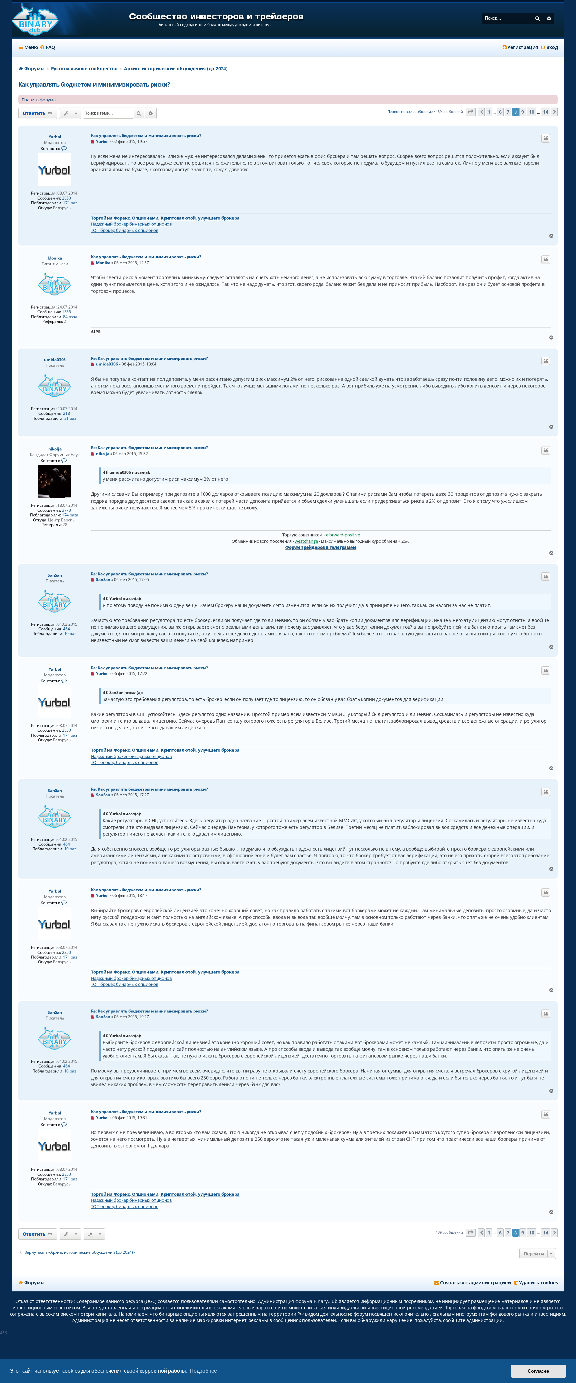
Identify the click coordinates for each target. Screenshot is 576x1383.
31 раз (70, 418)
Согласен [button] (538, 1371)
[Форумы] (35, 20)
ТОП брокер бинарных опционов (124, 230)
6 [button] (500, 112)
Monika (55, 258)
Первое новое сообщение (410, 111)
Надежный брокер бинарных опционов (131, 224)
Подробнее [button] (203, 1371)
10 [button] (531, 112)
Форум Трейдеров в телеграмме (320, 547)
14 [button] (545, 112)
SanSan (55, 575)
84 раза (70, 317)
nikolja (55, 449)
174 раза (70, 515)
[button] (471, 112)
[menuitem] (47, 47)
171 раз (70, 203)
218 (66, 413)
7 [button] (508, 112)
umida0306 (55, 359)
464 (66, 629)
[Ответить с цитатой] (545, 138)
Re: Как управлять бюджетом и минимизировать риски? (149, 358)
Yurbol (55, 137)
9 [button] (522, 112)
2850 (66, 198)
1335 (66, 312)
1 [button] (489, 112)
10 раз (70, 633)
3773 (66, 510)
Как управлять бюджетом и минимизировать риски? (94, 84)
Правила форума (39, 100)
